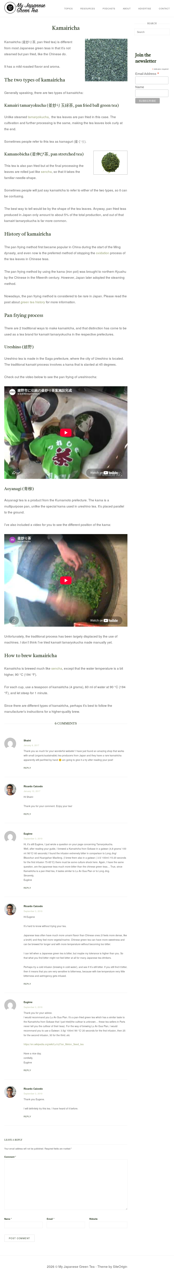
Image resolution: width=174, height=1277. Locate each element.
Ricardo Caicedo (33, 786)
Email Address (147, 73)
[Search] (166, 30)
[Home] (25, 12)
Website (93, 1218)
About (127, 8)
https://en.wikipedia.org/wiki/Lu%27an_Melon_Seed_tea (54, 1044)
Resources (87, 8)
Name (8, 1218)
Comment (10, 1156)
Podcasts (109, 8)
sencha (46, 171)
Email (50, 1218)
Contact (164, 8)
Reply (27, 767)
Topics (68, 8)
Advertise (144, 8)
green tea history (33, 302)
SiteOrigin (120, 1266)
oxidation (102, 252)
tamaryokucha (38, 116)
